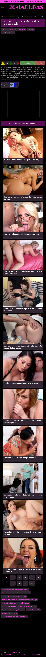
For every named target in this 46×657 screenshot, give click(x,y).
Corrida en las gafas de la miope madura (21, 234)
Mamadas (31, 29)
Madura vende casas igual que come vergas (22, 160)
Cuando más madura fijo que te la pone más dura (23, 310)
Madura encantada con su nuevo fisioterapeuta (23, 421)
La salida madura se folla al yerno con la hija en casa (23, 496)
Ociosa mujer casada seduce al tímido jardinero (23, 570)
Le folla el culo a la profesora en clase (14, 596)
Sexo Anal (21, 29)
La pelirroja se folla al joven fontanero (14, 617)
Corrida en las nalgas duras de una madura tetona (23, 198)
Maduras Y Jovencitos (9, 29)
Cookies (23, 654)
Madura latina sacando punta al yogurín (21, 383)
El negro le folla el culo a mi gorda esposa (15, 603)
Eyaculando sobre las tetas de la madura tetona (23, 533)
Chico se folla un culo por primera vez (20, 458)
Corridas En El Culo (8, 33)
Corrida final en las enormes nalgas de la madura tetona (23, 272)
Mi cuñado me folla (33, 610)
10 (32, 583)
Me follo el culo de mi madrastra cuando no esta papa (19, 600)
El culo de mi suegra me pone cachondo (15, 589)
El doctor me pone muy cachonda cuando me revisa (19, 606)
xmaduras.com (15, 652)
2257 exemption (33, 654)
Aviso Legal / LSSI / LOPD (10, 654)
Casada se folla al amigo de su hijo (13, 610)
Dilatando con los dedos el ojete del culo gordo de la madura (23, 347)
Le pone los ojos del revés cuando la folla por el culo (21, 22)
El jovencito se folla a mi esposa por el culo (16, 593)
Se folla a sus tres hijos (9, 613)
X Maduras (4, 17)
